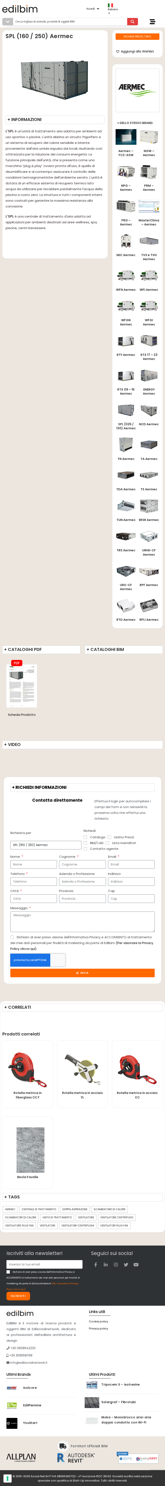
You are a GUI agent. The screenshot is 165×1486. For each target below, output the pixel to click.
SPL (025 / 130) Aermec (126, 426)
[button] (135, 51)
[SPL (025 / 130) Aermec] (126, 410)
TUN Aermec (126, 520)
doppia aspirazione (74, 1209)
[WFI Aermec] (149, 275)
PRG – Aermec (126, 222)
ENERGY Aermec (149, 391)
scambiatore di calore (109, 1209)
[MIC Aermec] (126, 240)
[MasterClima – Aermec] (149, 206)
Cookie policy (98, 1321)
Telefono (18, 873)
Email (112, 856)
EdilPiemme (32, 1405)
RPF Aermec (149, 585)
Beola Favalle (27, 1177)
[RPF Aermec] (149, 570)
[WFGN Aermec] (126, 306)
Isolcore (30, 1388)
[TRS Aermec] (126, 536)
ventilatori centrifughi (77, 1225)
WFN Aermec (126, 290)
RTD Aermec (126, 620)
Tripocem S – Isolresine (120, 1384)
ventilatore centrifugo (116, 1217)
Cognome (67, 856)
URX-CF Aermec (126, 587)
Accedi (90, 8)
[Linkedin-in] (105, 1264)
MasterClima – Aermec (149, 222)
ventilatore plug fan (19, 1225)
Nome (15, 856)
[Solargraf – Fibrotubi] (92, 1402)
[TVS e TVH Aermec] (149, 240)
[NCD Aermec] (149, 410)
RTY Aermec (126, 355)
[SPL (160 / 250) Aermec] (21, 685)
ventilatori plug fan (114, 1225)
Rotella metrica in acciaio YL (82, 1095)
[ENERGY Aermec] (149, 375)
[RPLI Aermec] (149, 605)
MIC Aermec (125, 255)
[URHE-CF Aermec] (149, 536)
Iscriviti (18, 1296)
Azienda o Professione (77, 873)
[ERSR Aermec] (149, 505)
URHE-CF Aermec (149, 552)
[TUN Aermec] (126, 505)
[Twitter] (125, 1264)
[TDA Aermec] (126, 475)
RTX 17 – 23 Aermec (149, 357)
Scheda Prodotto (22, 714)
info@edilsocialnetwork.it (28, 1363)
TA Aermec (149, 459)
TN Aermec (126, 459)
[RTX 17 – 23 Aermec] (149, 340)
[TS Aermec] (149, 475)
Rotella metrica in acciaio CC (137, 1095)
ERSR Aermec (149, 520)
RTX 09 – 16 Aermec (125, 391)
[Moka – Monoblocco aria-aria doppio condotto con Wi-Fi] (92, 1420)
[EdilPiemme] (13, 1405)
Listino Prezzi (124, 837)
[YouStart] (13, 1423)
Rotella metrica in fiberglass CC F (28, 1095)
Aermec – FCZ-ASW (125, 153)
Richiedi (90, 830)
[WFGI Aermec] (149, 306)
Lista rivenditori (124, 843)
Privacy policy (98, 1328)
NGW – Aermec (149, 153)
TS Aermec (149, 489)
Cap (111, 891)
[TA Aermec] (149, 444)
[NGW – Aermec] (149, 136)
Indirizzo (114, 873)
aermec (10, 1209)
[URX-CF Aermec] (126, 570)
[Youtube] (136, 1264)
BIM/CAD (97, 843)
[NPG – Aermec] (126, 171)
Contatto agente (104, 848)
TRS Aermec (126, 550)
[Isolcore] (13, 1388)
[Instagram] (115, 1264)
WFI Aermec (149, 290)
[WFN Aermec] (126, 275)
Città (15, 891)
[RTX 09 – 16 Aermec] (126, 375)
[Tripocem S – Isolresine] (92, 1385)
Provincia (66, 891)
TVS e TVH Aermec (149, 257)
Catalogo (97, 837)
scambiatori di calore (20, 1217)
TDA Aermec (126, 489)
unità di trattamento (57, 1217)
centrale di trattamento (39, 1209)
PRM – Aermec (149, 188)
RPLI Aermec (149, 620)
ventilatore (86, 1217)
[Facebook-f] (95, 1264)
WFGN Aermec (126, 322)
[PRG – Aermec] (126, 206)
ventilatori (47, 1225)
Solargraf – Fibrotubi (118, 1402)
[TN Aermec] (126, 444)
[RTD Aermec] (126, 605)
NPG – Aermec (126, 188)
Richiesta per (20, 833)
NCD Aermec (149, 424)
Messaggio (19, 908)
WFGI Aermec (149, 322)
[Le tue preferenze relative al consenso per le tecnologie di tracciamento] (7, 1478)
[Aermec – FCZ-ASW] (126, 136)
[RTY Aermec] (126, 340)
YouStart (30, 1423)
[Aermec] (137, 90)
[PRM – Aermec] (149, 171)
